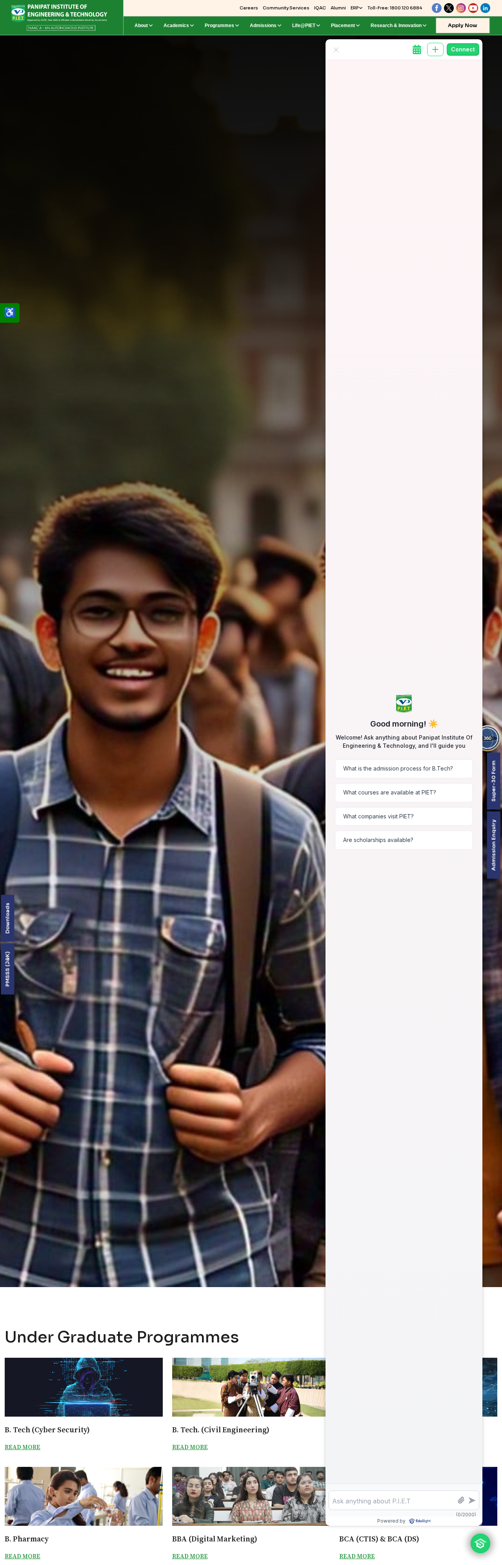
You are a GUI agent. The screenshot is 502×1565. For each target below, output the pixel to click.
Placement (343, 25)
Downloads (7, 918)
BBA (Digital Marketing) (214, 1539)
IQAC (320, 8)
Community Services (286, 8)
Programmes (219, 25)
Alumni (338, 8)
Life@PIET (303, 25)
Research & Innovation (396, 25)
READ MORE (22, 1447)
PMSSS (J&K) (7, 969)
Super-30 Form (493, 781)
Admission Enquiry (493, 845)
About (141, 25)
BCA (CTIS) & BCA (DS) (379, 1539)
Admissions (263, 25)
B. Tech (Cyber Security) (47, 1429)
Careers (249, 8)
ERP (355, 8)
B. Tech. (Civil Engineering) (220, 1429)
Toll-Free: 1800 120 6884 (394, 8)
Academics (176, 25)
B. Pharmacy (27, 1539)
